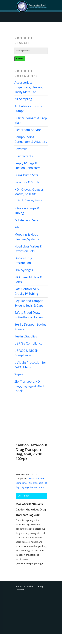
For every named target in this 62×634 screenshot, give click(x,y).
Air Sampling (23, 99)
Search (19, 58)
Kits (17, 227)
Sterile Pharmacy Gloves (29, 200)
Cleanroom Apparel (28, 130)
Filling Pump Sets (26, 175)
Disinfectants (23, 156)
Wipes (18, 374)
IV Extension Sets (26, 220)
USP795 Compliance (28, 343)
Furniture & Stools (27, 182)
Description (23, 495)
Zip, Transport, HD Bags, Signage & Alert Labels (29, 386)
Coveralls (20, 149)
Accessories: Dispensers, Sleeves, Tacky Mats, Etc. (28, 87)
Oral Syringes (23, 270)
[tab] (31, 496)
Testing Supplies (25, 336)
